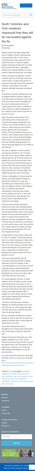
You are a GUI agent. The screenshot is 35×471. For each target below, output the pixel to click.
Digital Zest (27, 468)
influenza (5, 374)
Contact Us (5, 401)
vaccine (13, 381)
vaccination (6, 381)
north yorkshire (22, 376)
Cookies (4, 423)
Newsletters (6, 426)
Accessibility (6, 407)
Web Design (15, 468)
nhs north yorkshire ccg (15, 375)
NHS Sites (5, 394)
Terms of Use (6, 413)
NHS (24, 374)
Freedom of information (9, 420)
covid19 (24, 371)
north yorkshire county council (17, 377)
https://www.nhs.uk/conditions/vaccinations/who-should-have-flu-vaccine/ (17, 364)
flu (29, 371)
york (31, 381)
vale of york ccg (23, 381)
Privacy (4, 410)
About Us (5, 398)
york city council (8, 384)
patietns (23, 379)
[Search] (30, 15)
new (20, 374)
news (11, 371)
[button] (16, 443)
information (13, 374)
